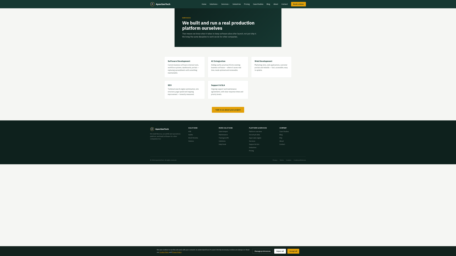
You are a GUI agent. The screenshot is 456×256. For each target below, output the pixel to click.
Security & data (254, 135)
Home (204, 4)
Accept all (293, 251)
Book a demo (298, 4)
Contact (284, 4)
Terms (282, 160)
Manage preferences (263, 251)
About (275, 4)
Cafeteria (222, 141)
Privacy (275, 160)
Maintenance (223, 135)
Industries (237, 4)
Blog (268, 4)
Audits (190, 135)
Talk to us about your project (228, 110)
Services (225, 4)
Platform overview (255, 131)
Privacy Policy (176, 252)
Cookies (288, 160)
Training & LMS (224, 138)
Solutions (214, 4)
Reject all (280, 251)
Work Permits (193, 138)
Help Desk (222, 144)
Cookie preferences (300, 160)
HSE (189, 131)
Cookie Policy (164, 252)
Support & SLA (254, 144)
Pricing (247, 4)
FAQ (280, 138)
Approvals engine (255, 138)
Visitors (191, 141)
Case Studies (258, 4)
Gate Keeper (223, 131)
